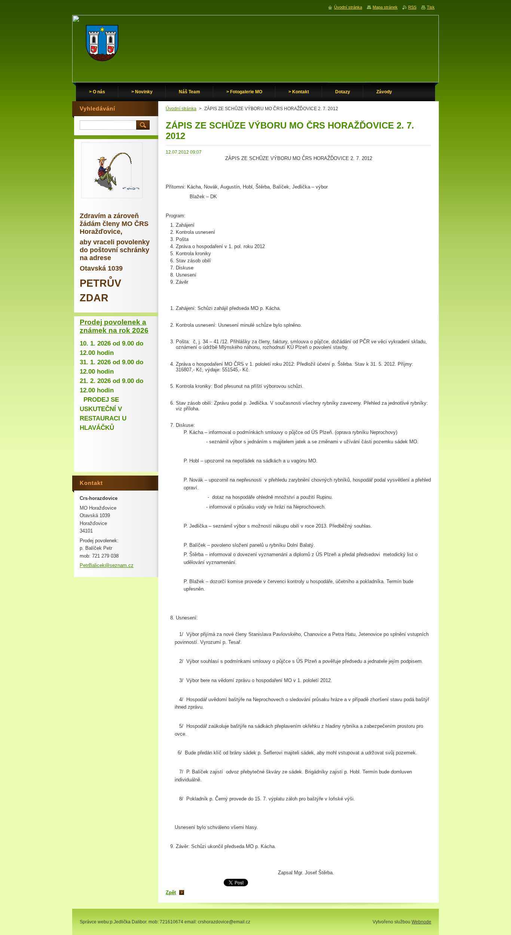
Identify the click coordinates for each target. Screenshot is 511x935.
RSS (412, 7)
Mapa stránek (385, 7)
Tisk (431, 7)
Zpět (171, 892)
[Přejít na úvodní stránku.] (102, 45)
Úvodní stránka (181, 108)
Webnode (421, 922)
